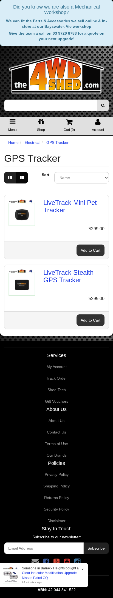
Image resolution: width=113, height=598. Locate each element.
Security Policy (56, 509)
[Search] (103, 105)
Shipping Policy (56, 486)
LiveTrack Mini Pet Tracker (70, 206)
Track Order (56, 378)
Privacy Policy (57, 474)
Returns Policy (56, 497)
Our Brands (57, 455)
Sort (45, 174)
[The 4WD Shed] (56, 72)
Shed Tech (56, 390)
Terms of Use (56, 443)
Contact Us (56, 432)
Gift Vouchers (56, 401)
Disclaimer (56, 521)
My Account (57, 366)
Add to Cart (90, 250)
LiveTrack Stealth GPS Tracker (68, 276)
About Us (56, 420)
